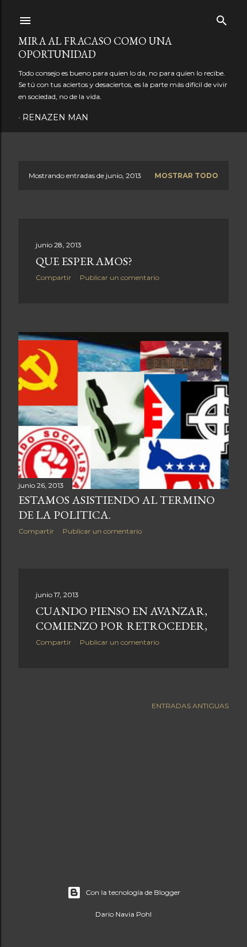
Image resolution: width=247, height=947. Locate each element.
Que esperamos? (84, 261)
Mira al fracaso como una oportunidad (95, 47)
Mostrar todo (186, 175)
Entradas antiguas (190, 705)
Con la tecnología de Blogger (133, 892)
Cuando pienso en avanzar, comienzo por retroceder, (121, 618)
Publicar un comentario (119, 277)
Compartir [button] (53, 277)
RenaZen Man (55, 117)
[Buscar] (222, 18)
